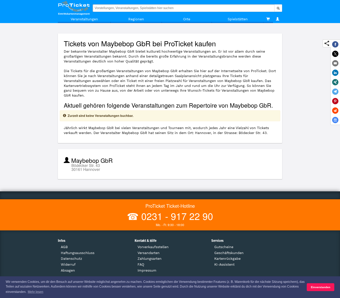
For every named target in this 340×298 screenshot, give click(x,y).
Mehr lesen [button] (35, 291)
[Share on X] (335, 54)
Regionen (136, 19)
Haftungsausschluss (77, 253)
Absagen (68, 270)
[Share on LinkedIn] (335, 73)
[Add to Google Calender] (335, 120)
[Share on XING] (335, 82)
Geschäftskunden (229, 253)
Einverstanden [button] (320, 287)
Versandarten (149, 253)
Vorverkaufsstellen (153, 247)
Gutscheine (223, 247)
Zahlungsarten (150, 259)
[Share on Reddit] (335, 110)
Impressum (147, 270)
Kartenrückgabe (227, 259)
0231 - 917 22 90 (176, 216)
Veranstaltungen (84, 19)
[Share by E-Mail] (335, 63)
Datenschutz (71, 259)
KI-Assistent (224, 264)
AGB (64, 247)
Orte (186, 19)
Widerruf (68, 264)
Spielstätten (238, 19)
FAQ (141, 264)
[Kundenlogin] (277, 19)
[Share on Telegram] (335, 91)
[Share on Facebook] (335, 44)
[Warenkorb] (268, 19)
